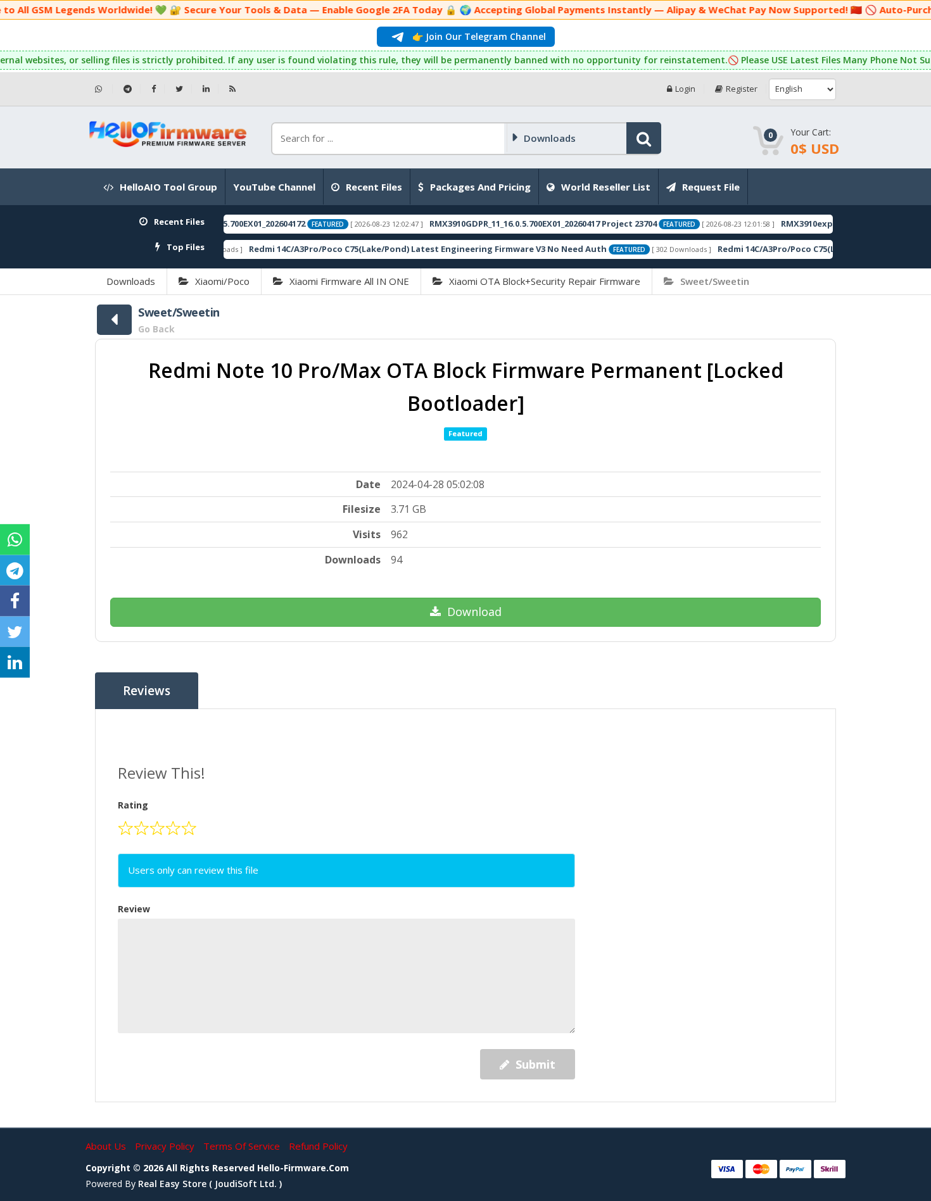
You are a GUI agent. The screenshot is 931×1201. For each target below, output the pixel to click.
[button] (643, 138)
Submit (535, 1064)
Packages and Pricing (480, 186)
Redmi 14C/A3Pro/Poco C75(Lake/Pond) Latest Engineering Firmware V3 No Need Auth (389, 249)
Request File (711, 186)
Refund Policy (318, 1146)
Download (474, 611)
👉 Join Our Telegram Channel (478, 36)
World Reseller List (605, 186)
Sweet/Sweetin (714, 281)
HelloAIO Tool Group (168, 186)
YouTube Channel (274, 186)
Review (134, 909)
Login (685, 89)
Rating (133, 805)
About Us (107, 1146)
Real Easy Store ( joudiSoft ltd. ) (210, 1184)
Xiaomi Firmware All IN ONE (349, 281)
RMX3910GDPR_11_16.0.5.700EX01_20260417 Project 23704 (504, 223)
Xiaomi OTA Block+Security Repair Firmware (544, 281)
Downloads (130, 281)
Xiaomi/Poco (222, 281)
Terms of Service (242, 1146)
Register (741, 89)
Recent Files (374, 186)
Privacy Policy (166, 1146)
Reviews (146, 690)
